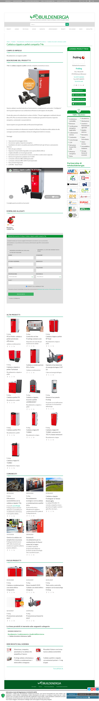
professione (12, 274)
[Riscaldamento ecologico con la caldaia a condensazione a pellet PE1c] (34, 484)
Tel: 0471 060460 (79, 77)
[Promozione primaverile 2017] (34, 602)
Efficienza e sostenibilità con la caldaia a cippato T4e (14, 500)
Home (8, 41)
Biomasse (72, 123)
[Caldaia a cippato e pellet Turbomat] (15, 356)
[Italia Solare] (72, 202)
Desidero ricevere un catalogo (19, 250)
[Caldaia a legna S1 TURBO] (15, 449)
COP (70, 142)
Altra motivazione (15, 252)
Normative (42, 29)
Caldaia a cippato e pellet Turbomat (13, 368)
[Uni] (85, 184)
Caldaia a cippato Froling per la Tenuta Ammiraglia (53, 498)
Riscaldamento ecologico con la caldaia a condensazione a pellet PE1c (34, 501)
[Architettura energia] (72, 196)
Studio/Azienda (13, 261)
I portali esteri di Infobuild (31, 1)
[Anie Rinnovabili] (72, 171)
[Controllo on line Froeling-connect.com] (34, 325)
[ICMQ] (85, 178)
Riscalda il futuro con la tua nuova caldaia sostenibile (52, 650)
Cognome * (39, 255)
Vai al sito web (79, 81)
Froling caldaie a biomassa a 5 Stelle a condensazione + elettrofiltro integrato (23, 660)
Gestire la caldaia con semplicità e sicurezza (14, 539)
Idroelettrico (85, 118)
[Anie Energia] (85, 190)
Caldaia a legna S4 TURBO (32, 431)
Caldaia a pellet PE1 (14, 430)
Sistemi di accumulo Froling (53, 398)
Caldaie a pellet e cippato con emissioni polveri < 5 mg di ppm (53, 660)
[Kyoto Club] (72, 190)
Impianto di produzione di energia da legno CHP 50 (54, 367)
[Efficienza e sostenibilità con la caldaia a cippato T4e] (15, 484)
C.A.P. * (10, 280)
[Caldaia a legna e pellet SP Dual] (54, 325)
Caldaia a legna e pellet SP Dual (54, 337)
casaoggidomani (17, 1)
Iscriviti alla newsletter (63, 1)
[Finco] (72, 209)
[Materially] (72, 184)
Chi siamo (34, 686)
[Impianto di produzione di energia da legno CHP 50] (54, 356)
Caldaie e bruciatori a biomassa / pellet (56, 41)
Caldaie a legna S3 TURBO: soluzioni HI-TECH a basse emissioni (54, 432)
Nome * (10, 255)
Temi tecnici (25, 29)
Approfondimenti (53, 29)
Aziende (17, 29)
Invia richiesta (21, 294)
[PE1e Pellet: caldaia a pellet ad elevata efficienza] (15, 325)
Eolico (71, 156)
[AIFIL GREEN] (85, 209)
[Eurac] (85, 202)
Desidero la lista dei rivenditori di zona (48, 250)
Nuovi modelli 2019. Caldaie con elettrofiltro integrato (34, 587)
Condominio (72, 137)
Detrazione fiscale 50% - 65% (73, 147)
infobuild (8, 1)
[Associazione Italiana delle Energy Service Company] (85, 196)
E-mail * (10, 267)
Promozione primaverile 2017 (34, 617)
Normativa (84, 135)
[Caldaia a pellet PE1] (15, 419)
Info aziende (72, 29)
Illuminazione (85, 121)
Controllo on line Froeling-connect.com (34, 337)
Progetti (63, 29)
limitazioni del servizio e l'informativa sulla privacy (49, 289)
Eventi (80, 29)
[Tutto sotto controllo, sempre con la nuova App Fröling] (54, 571)
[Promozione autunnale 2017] (15, 602)
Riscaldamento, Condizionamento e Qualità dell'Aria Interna (31, 41)
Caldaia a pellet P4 (13, 397)
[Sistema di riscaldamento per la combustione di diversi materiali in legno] (34, 526)
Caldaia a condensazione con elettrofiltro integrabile (15, 587)
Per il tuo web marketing (47, 1)
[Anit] (85, 171)
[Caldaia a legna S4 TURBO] (34, 419)
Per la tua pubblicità (49, 686)
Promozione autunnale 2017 (14, 617)
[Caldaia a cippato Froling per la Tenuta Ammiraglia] (54, 484)
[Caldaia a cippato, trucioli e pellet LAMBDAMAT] (34, 386)
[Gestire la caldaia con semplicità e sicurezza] (15, 526)
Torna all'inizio (57, 668)
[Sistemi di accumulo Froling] (54, 386)
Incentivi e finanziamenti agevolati (85, 125)
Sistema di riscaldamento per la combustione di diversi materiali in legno (34, 541)
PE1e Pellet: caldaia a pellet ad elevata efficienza (14, 338)
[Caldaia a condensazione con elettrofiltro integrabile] (15, 571)
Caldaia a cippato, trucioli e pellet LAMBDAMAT (32, 399)
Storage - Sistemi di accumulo (84, 153)
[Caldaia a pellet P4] (15, 386)
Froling (79, 68)
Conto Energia (73, 140)
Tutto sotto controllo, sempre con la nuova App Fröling (54, 587)
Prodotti (9, 29)
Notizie (34, 29)
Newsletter (89, 29)
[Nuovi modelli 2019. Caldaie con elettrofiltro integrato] (34, 571)
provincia (39, 274)
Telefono (39, 267)
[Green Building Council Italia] (72, 215)
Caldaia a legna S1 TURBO (13, 462)
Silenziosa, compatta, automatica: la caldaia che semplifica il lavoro (23, 651)
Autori (40, 686)
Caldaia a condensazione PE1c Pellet (34, 366)
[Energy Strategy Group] (72, 178)
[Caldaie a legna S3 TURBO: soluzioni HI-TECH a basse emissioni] (54, 419)
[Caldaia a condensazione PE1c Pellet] (34, 356)
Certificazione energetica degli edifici (73, 128)
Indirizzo (39, 261)
